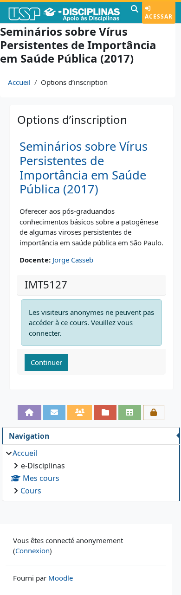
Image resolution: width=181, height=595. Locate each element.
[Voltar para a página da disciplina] (29, 412)
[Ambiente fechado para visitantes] (154, 412)
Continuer (46, 362)
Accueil (19, 82)
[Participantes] (79, 412)
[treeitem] (91, 472)
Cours (30, 491)
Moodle (60, 577)
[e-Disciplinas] (64, 12)
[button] (134, 12)
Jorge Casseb (72, 259)
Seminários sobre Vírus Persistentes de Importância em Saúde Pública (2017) (83, 167)
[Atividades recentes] (105, 412)
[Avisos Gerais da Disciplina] (54, 412)
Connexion (32, 550)
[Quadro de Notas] (129, 412)
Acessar (159, 16)
